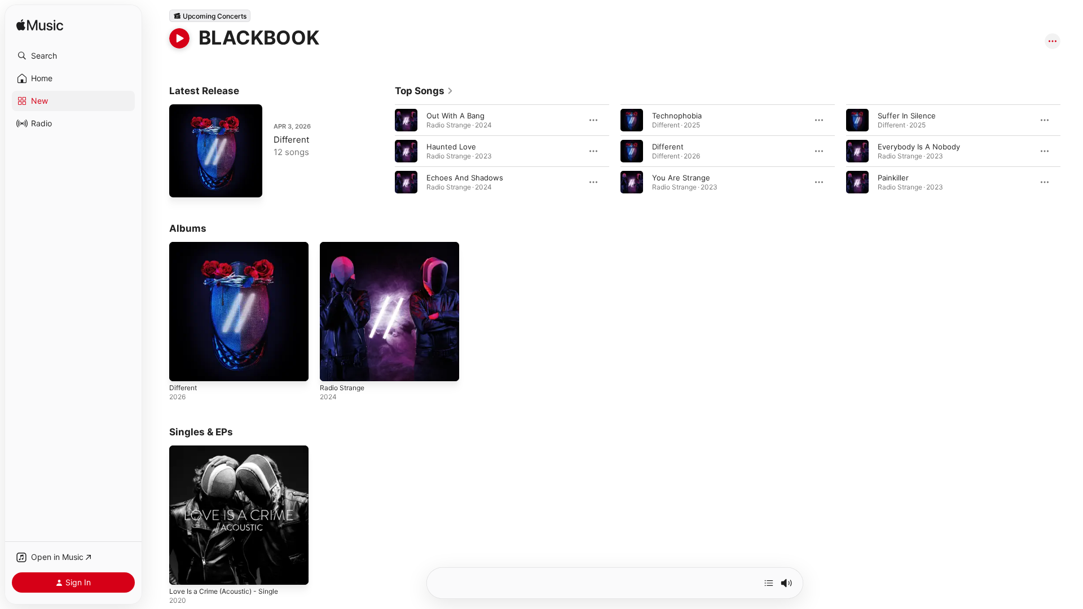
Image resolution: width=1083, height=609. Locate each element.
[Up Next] (769, 583)
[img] (39, 25)
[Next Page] (1072, 151)
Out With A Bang (455, 115)
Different (291, 139)
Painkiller (893, 177)
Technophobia (677, 115)
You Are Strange (681, 177)
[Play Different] (183, 183)
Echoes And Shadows (464, 177)
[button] (73, 55)
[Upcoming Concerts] (209, 16)
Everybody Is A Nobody (919, 146)
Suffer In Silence (907, 115)
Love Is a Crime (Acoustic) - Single (229, 449)
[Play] (179, 38)
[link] (424, 91)
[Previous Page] (383, 151)
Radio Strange (344, 246)
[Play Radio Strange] (333, 367)
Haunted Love (451, 146)
